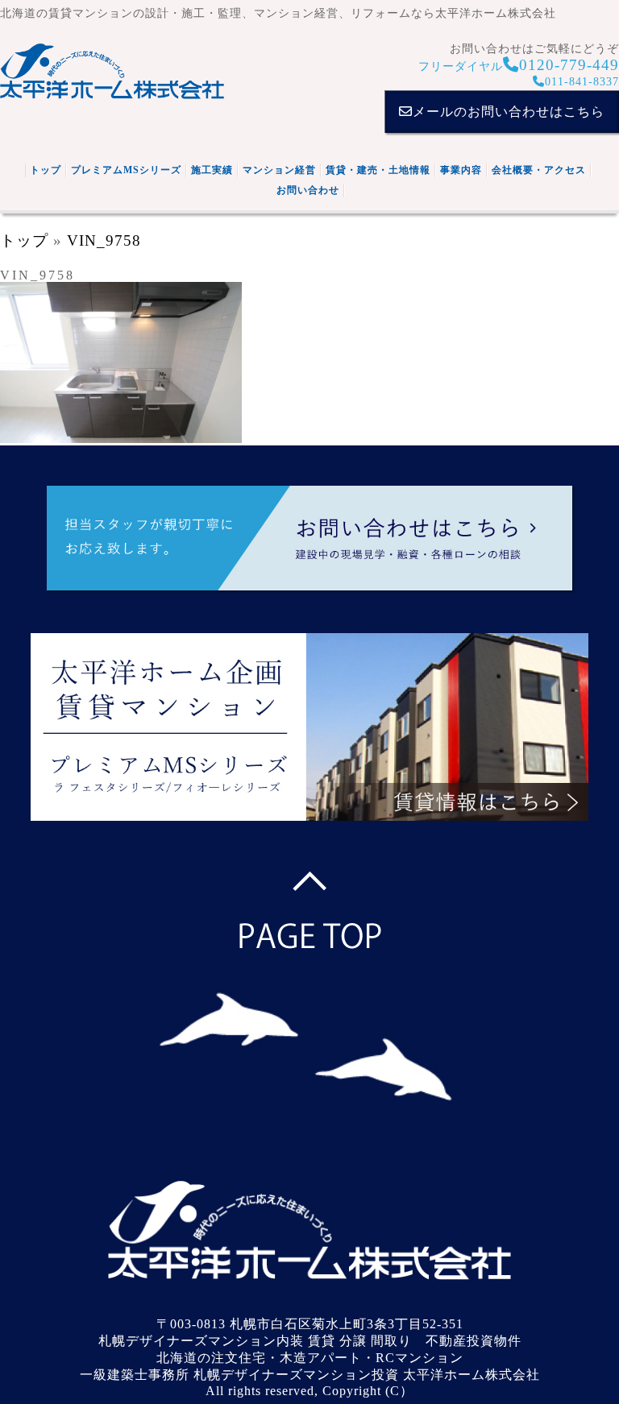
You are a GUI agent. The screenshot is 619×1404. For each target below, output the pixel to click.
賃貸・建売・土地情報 (378, 170)
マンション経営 (279, 170)
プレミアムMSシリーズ (126, 170)
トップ (45, 170)
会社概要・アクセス (539, 170)
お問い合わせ (307, 190)
